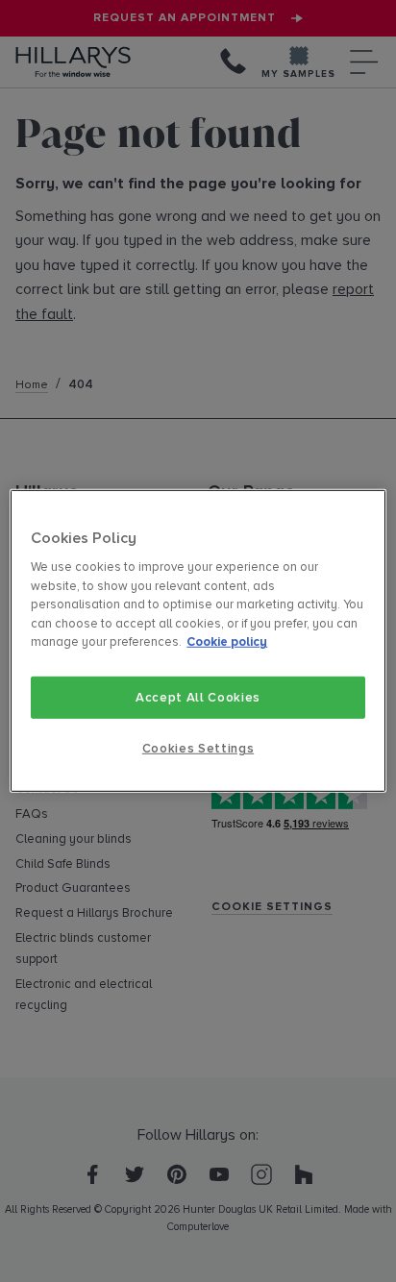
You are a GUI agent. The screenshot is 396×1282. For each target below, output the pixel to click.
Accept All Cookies (198, 697)
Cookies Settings (198, 748)
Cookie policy (226, 642)
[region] (197, 641)
